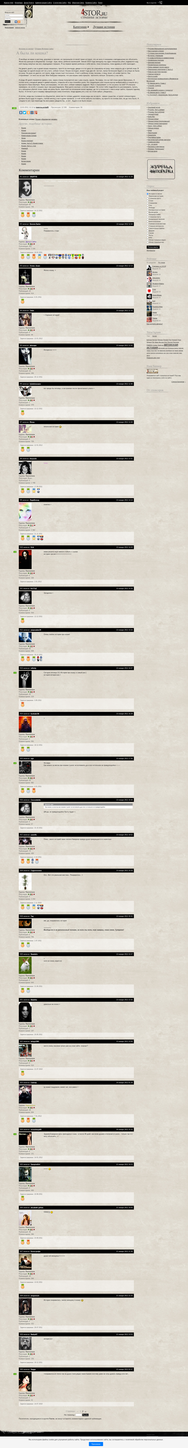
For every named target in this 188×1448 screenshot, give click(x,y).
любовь (180, 350)
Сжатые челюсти (154, 74)
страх (171, 353)
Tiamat (154, 318)
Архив (154, 336)
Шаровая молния (154, 62)
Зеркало (149, 342)
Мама (156, 342)
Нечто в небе (153, 76)
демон (149, 350)
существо (176, 353)
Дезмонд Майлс (158, 284)
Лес (153, 342)
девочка (181, 348)
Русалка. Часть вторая (156, 112)
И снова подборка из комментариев (161, 58)
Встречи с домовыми (155, 56)
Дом (170, 339)
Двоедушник (152, 133)
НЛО (150, 238)
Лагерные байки (154, 215)
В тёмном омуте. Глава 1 (157, 83)
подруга (153, 353)
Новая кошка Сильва (28, 136)
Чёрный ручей (153, 114)
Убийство (160, 345)
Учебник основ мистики (157, 224)
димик (154, 312)
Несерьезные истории (156, 210)
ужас (180, 353)
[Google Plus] (35, 112)
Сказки (151, 233)
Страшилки (152, 203)
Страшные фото (154, 198)
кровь (176, 350)
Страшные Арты (154, 217)
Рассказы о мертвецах (156, 147)
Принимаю (96, 1444)
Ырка (150, 130)
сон (164, 353)
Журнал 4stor (8, 3)
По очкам (161, 263)
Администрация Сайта (43, 3)
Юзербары (19, 3)
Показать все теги (153, 358)
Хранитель (152, 135)
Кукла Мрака (157, 295)
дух (158, 350)
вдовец (54, 119)
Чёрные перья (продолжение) (159, 121)
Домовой (24, 148)
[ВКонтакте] (20, 112)
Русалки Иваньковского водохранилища (162, 49)
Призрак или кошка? (28, 133)
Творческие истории (155, 196)
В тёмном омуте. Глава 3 (157, 92)
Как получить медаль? (155, 324)
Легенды (151, 208)
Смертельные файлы (156, 228)
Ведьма (154, 339)
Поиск (100, 3)
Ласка (23, 138)
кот (173, 350)
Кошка (38, 119)
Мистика (161, 342)
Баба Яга (151, 117)
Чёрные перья (153, 119)
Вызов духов (153, 212)
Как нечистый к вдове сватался (159, 140)
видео (176, 348)
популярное (159, 353)
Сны (150, 205)
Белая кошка (26, 161)
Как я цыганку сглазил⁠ (156, 51)
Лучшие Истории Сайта (44, 48)
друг (155, 350)
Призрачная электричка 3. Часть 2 (160, 69)
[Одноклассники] (28, 112)
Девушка (160, 339)
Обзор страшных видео (157, 240)
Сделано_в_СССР (159, 266)
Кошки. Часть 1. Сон (28, 146)
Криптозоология (154, 221)
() (31, 202)
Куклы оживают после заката (158, 67)
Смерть (149, 345)
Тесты (150, 235)
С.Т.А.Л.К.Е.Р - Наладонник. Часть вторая (163, 95)
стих (167, 353)
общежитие (46, 119)
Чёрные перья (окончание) (158, 123)
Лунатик (151, 88)
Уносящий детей (154, 107)
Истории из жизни (26, 48)
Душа (179, 339)
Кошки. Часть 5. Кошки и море (32, 143)
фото (148, 355)
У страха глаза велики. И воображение (162, 53)
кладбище (169, 350)
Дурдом (151, 231)
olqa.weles (156, 278)
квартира (162, 350)
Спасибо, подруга (154, 86)
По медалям (151, 263)
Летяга (154, 272)
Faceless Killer (157, 307)
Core (154, 289)
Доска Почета (29, 3)
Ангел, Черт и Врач (155, 126)
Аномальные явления (156, 219)
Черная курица (153, 128)
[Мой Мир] (32, 112)
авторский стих (163, 348)
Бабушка (149, 339)
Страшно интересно (156, 226)
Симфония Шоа (153, 142)
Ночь (165, 342)
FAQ (69, 3)
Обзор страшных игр (156, 242)
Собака (155, 345)
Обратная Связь (78, 3)
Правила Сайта (91, 3)
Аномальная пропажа (156, 60)
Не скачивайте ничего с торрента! (160, 90)
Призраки (176, 342)
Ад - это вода (152, 144)
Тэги (148, 336)
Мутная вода (152, 151)
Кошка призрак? (27, 141)
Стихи (150, 201)
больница (171, 348)
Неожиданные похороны (157, 65)
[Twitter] (24, 112)
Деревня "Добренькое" (156, 149)
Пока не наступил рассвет (157, 72)
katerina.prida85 (42, 107)
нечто (148, 353)
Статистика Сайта (60, 3)
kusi (153, 301)
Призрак (170, 342)
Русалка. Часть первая (156, 110)
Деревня (165, 339)
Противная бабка (154, 137)
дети (152, 350)
